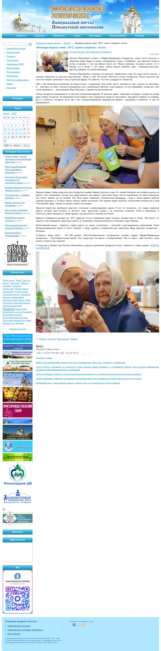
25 (9, 137)
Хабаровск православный (48, 43)
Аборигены (26, 295)
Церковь (39, 35)
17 (5, 133)
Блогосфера (13, 68)
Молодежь (95, 35)
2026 (14, 113)
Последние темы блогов (17, 152)
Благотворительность (12, 315)
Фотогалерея (13, 72)
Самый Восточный (16, 48)
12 (12, 129)
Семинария (13, 60)
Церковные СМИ (15, 64)
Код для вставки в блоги (47, 349)
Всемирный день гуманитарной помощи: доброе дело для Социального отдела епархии (78, 383)
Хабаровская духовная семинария (25, 630)
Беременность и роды (12, 312)
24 (5, 137)
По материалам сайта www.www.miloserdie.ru (90, 52)
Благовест (27, 312)
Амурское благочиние (12, 306)
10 (5, 129)
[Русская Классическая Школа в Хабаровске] (18, 525)
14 (20, 129)
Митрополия (13, 52)
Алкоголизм (8, 303)
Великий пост (20, 320)
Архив (10, 83)
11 (9, 129)
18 (9, 133)
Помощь (139, 35)
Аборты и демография (13, 297)
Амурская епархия (22, 303)
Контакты (11, 87)
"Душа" (19, 280)
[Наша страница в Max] (18, 613)
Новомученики (118, 35)
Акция (27, 300)
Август (7, 113)
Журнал (67, 43)
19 (12, 133)
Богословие (8, 317)
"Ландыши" (15, 283)
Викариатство (9, 323)
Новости (21, 35)
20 (16, 133)
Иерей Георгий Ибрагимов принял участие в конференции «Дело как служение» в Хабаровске (81, 362)
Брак (16, 318)
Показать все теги (17, 329)
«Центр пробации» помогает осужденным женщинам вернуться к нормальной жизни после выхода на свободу (89, 374)
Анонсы (9, 309)
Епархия (11, 56)
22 (24, 133)
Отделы (52, 339)
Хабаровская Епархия (18, 626)
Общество (59, 35)
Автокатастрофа (10, 300)
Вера (28, 320)
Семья (77, 35)
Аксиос (21, 300)
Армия (18, 309)
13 (16, 129)
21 (20, 133)
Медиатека (12, 76)
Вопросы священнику (18, 80)
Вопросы (20, 323)
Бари (24, 309)
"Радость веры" (21, 292)
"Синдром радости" (11, 295)
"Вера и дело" (9, 280)
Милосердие (63, 339)
